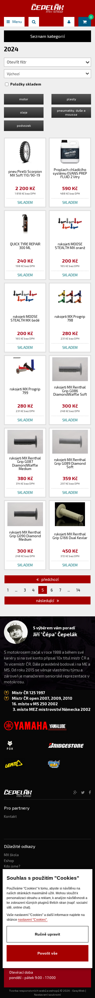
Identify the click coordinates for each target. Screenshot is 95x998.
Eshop (9, 861)
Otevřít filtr (17, 62)
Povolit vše (47, 953)
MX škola (11, 855)
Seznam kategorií (47, 36)
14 (78, 590)
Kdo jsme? (12, 866)
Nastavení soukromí (47, 994)
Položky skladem (25, 84)
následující (45, 600)
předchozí (50, 579)
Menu (17, 21)
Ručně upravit (47, 934)
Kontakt (10, 816)
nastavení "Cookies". (33, 920)
